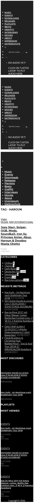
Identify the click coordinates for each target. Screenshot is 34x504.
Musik (4, 222)
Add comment (6, 381)
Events (9, 15)
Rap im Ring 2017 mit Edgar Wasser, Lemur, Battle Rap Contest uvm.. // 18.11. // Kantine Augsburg (19, 316)
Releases (10, 21)
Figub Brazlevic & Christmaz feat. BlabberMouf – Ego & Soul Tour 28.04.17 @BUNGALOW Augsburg (18, 343)
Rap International (21, 222)
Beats (8, 26)
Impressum (11, 41)
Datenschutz (12, 44)
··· (5, 46)
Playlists (10, 24)
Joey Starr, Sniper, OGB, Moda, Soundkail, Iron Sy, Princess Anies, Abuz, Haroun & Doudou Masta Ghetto (16, 236)
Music (8, 12)
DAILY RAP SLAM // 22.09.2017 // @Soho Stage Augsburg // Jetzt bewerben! (17, 330)
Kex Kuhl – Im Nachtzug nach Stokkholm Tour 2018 (17, 295)
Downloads (12, 18)
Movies (9, 35)
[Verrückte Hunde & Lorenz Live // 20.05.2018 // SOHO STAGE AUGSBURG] (7, 368)
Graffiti (9, 29)
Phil (2, 436)
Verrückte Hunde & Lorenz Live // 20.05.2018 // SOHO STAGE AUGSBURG (19, 303)
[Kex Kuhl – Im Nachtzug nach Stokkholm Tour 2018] (7, 388)
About (8, 38)
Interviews (11, 32)
